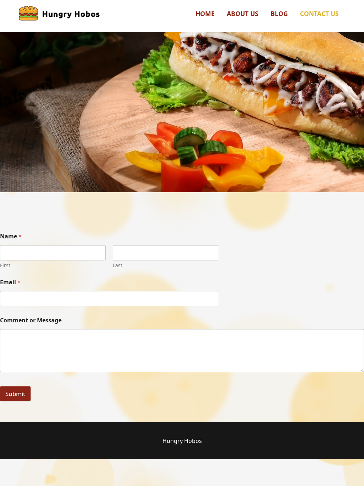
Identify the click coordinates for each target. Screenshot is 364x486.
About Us (242, 13)
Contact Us (319, 13)
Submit (15, 394)
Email (10, 282)
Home (205, 13)
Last (117, 265)
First (5, 265)
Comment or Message (30, 320)
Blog (279, 13)
